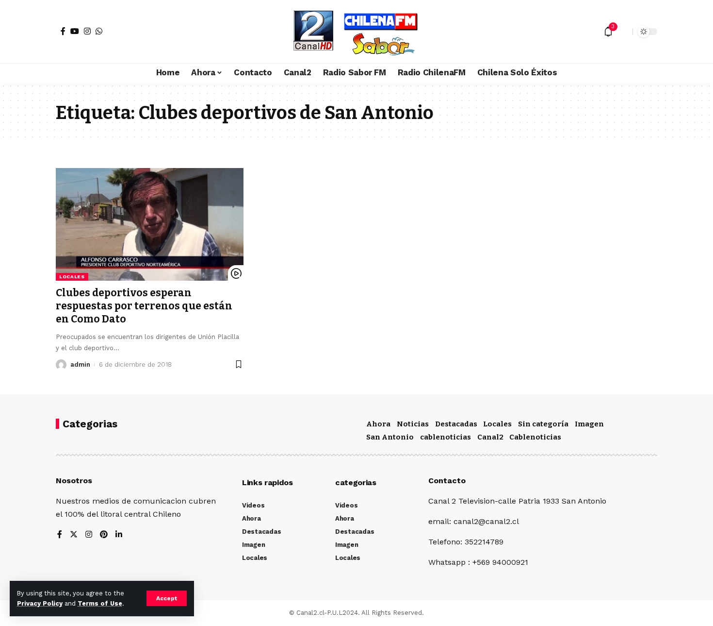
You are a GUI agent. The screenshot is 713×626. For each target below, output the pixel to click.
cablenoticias (445, 437)
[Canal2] (356, 31)
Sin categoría (543, 424)
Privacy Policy (40, 603)
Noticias (413, 424)
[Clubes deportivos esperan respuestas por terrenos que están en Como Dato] (149, 224)
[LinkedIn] (119, 535)
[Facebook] (63, 31)
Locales (72, 276)
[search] (623, 31)
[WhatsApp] (99, 31)
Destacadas (456, 424)
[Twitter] (73, 535)
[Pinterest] (103, 535)
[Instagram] (87, 31)
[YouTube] (74, 31)
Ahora (378, 424)
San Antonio (390, 437)
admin (80, 364)
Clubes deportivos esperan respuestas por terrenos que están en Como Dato (144, 306)
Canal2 (490, 437)
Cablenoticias (535, 437)
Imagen (589, 424)
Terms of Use (100, 603)
